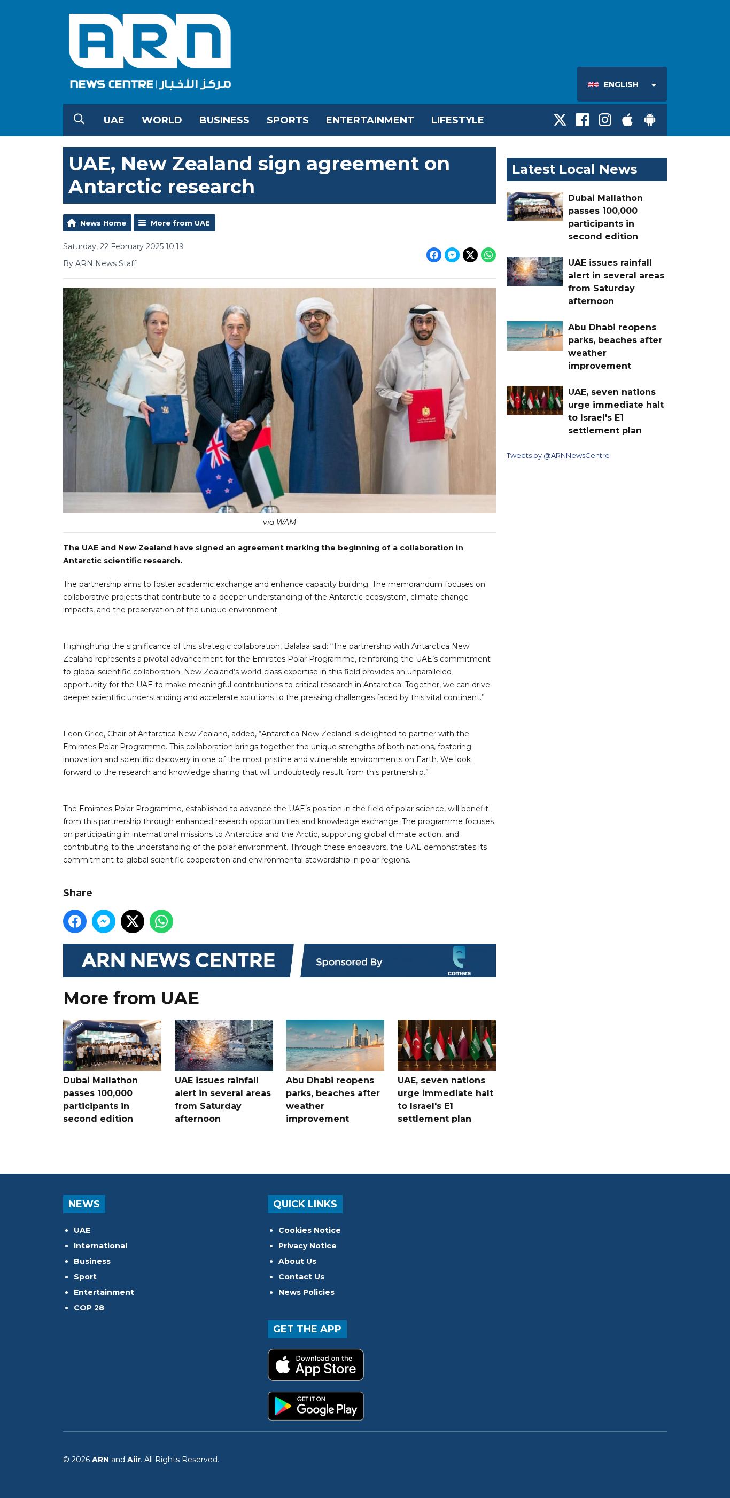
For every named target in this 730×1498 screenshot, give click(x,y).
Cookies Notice (309, 1230)
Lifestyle (457, 120)
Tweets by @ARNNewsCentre (558, 455)
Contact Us (301, 1277)
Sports (288, 120)
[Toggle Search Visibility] (79, 120)
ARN (100, 1459)
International (100, 1246)
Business (224, 120)
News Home (103, 223)
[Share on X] (470, 254)
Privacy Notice (307, 1246)
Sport (85, 1277)
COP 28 (89, 1308)
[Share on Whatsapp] (488, 254)
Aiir (134, 1459)
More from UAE (180, 223)
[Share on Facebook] (433, 254)
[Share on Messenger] (452, 254)
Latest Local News (574, 169)
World (162, 120)
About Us (297, 1261)
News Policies (306, 1292)
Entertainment (370, 120)
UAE (114, 120)
